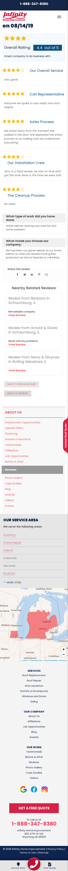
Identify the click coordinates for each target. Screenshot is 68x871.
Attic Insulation (34, 685)
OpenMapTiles (36, 660)
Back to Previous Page (21, 384)
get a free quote (34, 808)
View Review (17, 315)
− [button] (64, 654)
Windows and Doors (34, 696)
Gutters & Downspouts (34, 691)
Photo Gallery (14, 477)
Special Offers (14, 428)
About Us (13, 412)
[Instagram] (45, 790)
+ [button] (64, 649)
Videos (9, 500)
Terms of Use (27, 852)
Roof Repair (34, 680)
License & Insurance (18, 439)
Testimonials (13, 444)
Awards (10, 494)
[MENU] (59, 17)
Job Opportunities (17, 456)
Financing (11, 433)
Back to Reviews (17, 393)
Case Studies (13, 483)
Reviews (10, 469)
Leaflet (24, 660)
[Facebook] (34, 790)
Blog (8, 489)
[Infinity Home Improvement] (34, 864)
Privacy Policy (56, 849)
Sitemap (43, 852)
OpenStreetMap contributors (55, 660)
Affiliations (11, 450)
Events (9, 506)
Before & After (14, 461)
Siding (34, 701)
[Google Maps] (23, 790)
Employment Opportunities (22, 422)
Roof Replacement (34, 675)
